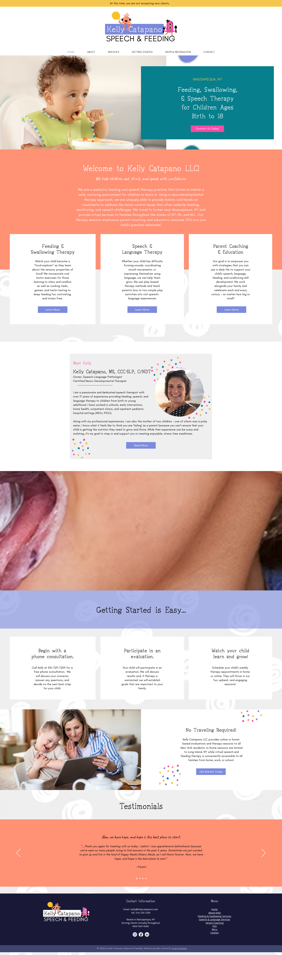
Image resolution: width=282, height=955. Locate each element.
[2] (139, 878)
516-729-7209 (57, 667)
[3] (142, 878)
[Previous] (18, 853)
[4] (145, 878)
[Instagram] (135, 934)
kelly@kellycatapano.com (144, 909)
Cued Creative (179, 948)
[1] (136, 878)
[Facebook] (141, 934)
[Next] (264, 853)
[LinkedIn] (147, 934)
